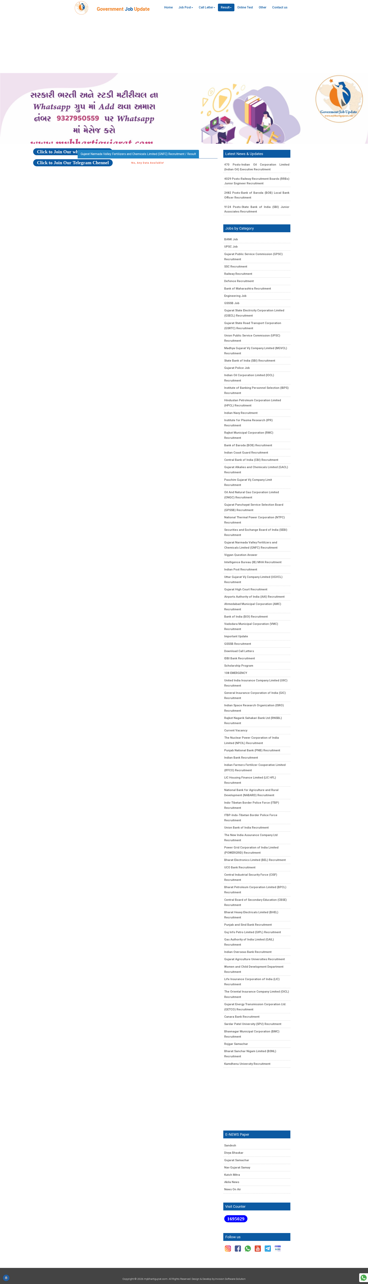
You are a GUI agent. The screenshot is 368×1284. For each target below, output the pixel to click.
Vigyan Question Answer (240, 555)
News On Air (232, 1189)
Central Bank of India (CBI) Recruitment (251, 460)
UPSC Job (231, 246)
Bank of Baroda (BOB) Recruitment (248, 445)
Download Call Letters (239, 651)
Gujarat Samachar (236, 1160)
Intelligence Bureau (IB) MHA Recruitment (253, 562)
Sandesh (230, 1145)
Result (225, 7)
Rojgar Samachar (236, 1044)
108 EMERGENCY (235, 673)
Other (262, 7)
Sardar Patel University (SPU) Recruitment (252, 1024)
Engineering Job (235, 296)
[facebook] (238, 1248)
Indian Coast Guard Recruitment (246, 452)
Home (168, 7)
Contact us (280, 7)
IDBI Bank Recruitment (239, 658)
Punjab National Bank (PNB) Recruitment (252, 750)
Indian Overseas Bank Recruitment (248, 952)
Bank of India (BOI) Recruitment (246, 616)
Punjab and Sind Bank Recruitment (248, 924)
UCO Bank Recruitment (239, 867)
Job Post (184, 7)
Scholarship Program (238, 665)
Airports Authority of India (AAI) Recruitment (254, 596)
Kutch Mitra (232, 1175)
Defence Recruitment (239, 281)
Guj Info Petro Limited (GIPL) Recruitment (252, 932)
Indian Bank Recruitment (241, 757)
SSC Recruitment (235, 266)
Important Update (236, 636)
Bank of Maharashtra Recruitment (247, 288)
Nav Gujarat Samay (237, 1167)
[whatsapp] (248, 1248)
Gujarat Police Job (237, 368)
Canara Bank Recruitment (242, 1016)
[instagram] (228, 1248)
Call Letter (206, 7)
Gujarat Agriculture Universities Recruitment (254, 959)
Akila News (231, 1182)
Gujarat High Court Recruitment (245, 589)
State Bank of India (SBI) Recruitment (249, 360)
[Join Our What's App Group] (364, 1277)
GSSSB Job (231, 303)
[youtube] (258, 1248)
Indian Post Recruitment (240, 569)
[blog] (277, 1248)
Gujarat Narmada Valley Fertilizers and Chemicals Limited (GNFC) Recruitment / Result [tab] (138, 154)
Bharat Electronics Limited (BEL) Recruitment (255, 860)
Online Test (245, 7)
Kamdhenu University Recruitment (247, 1064)
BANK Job (231, 239)
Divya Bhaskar (233, 1152)
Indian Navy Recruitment (241, 413)
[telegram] (268, 1248)
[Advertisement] (184, 44)
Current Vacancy (235, 730)
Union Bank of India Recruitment (246, 827)
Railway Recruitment (238, 274)
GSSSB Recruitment (237, 644)
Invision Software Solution (230, 1278)
